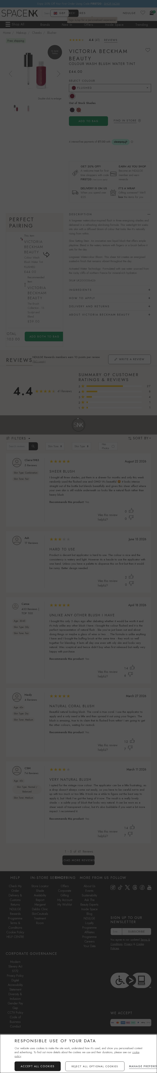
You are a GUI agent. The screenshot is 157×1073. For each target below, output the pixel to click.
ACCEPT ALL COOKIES (38, 1066)
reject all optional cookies (95, 1066)
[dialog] (78, 1053)
